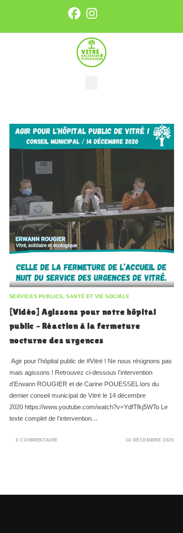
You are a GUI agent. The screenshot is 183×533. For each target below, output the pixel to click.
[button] (91, 83)
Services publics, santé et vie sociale (69, 296)
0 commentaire (37, 439)
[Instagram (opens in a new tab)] (91, 13)
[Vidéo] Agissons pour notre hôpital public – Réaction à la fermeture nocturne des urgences (82, 326)
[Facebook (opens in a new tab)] (74, 13)
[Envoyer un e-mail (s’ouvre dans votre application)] (106, 13)
